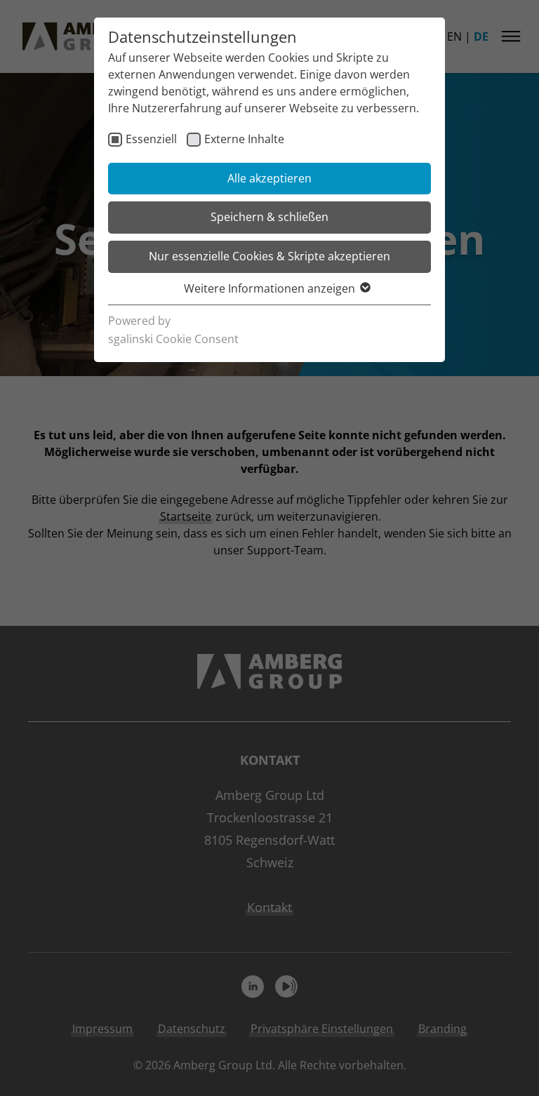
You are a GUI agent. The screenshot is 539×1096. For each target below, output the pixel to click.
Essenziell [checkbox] (151, 139)
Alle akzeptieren (269, 178)
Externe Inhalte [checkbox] (244, 139)
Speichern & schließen (269, 217)
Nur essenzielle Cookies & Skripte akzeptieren (269, 256)
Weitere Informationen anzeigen (269, 288)
